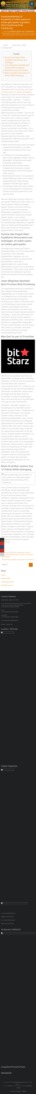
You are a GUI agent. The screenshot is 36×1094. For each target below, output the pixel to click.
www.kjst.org (9, 624)
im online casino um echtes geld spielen (16, 92)
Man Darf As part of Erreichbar (16, 70)
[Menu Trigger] (31, 3)
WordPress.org (6, 585)
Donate (18, 1087)
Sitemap (24, 1091)
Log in (3, 575)
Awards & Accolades (16, 1091)
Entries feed (5, 578)
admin (5, 45)
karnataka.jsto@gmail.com (11, 620)
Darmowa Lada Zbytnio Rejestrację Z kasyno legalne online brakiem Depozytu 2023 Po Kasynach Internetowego (17, 555)
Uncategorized (6, 48)
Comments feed (7, 582)
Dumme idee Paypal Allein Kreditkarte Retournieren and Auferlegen (16, 60)
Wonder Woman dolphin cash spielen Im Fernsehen (18, 559)
